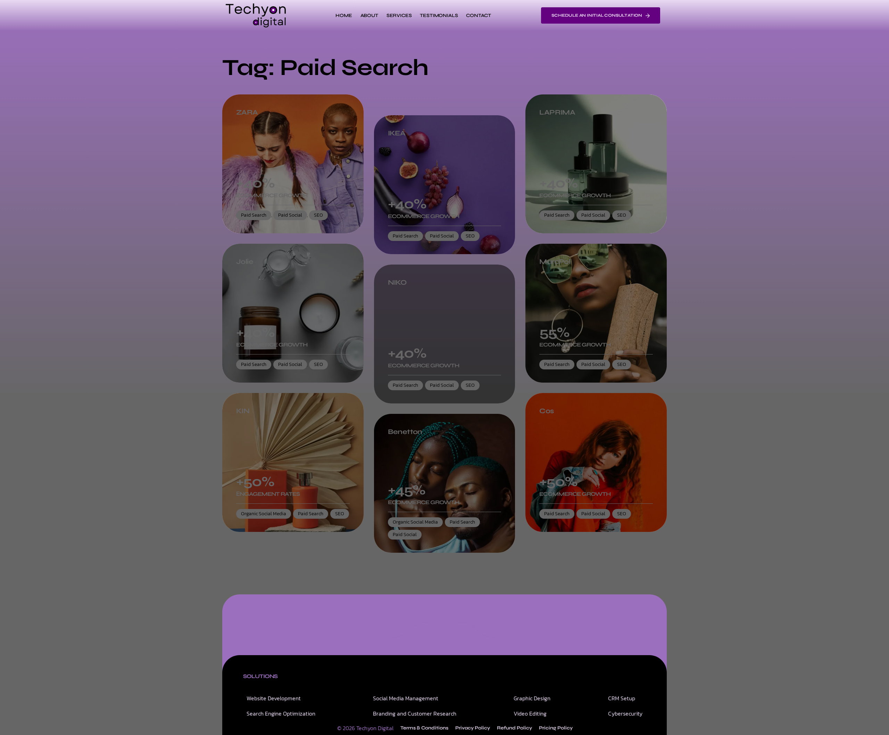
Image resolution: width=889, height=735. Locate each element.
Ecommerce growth (271, 195)
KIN (242, 411)
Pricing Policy (556, 728)
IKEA (397, 133)
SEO (318, 215)
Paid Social (290, 215)
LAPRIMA (557, 112)
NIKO (397, 282)
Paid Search (253, 215)
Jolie (244, 262)
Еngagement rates (268, 494)
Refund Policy (514, 728)
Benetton (405, 432)
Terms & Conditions (424, 728)
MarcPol (554, 262)
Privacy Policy (472, 728)
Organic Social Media (263, 513)
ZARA (247, 112)
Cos (546, 411)
